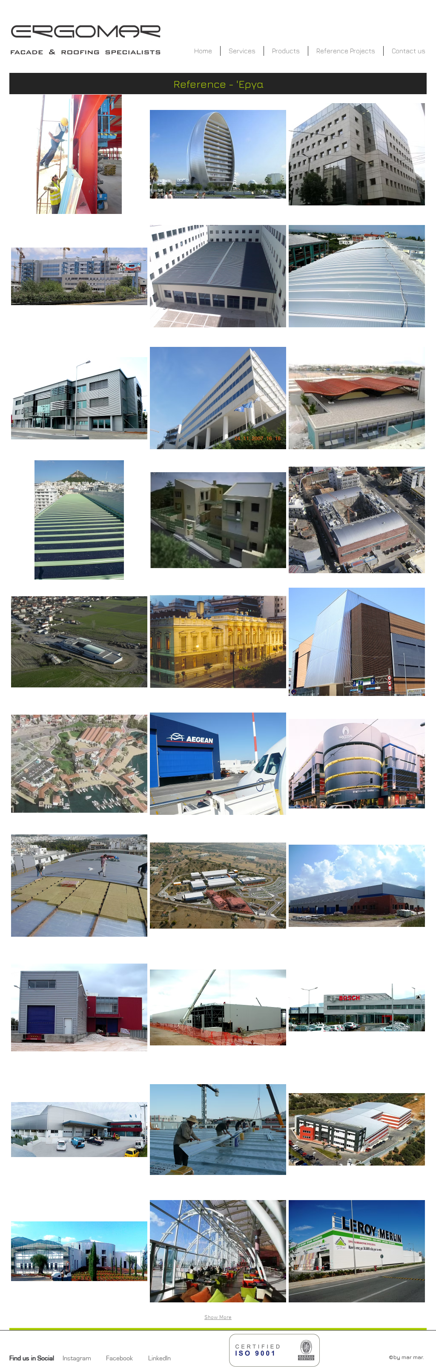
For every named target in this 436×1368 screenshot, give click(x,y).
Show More (218, 1317)
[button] (79, 154)
